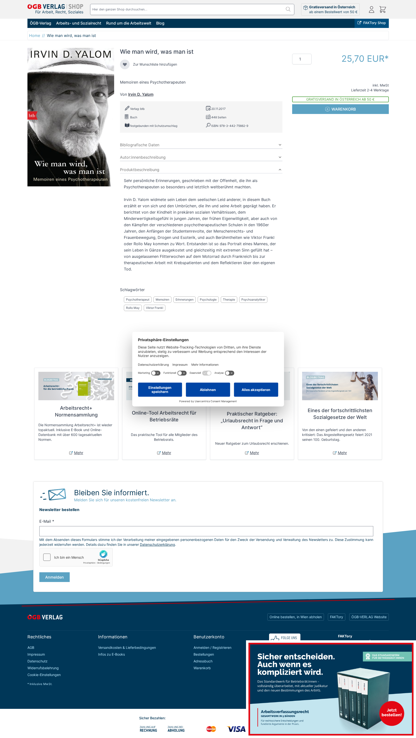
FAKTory (336, 617)
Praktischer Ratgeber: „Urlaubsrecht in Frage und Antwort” (252, 420)
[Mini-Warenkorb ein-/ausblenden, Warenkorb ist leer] (383, 9)
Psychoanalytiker (253, 299)
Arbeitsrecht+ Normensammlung (76, 411)
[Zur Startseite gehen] (55, 6)
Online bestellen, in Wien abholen (296, 617)
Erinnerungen (185, 299)
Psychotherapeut (137, 299)
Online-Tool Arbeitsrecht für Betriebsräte (164, 416)
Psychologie (208, 299)
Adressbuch (203, 661)
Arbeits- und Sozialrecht (78, 23)
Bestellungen (204, 654)
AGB (30, 647)
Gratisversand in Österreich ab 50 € (340, 99)
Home (34, 35)
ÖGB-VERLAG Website (369, 617)
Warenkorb (202, 668)
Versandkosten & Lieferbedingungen (127, 647)
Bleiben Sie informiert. (111, 492)
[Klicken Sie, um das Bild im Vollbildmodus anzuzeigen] (70, 117)
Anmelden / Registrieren (212, 647)
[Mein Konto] (371, 9)
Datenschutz (37, 661)
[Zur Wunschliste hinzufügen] (125, 64)
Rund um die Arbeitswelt (128, 23)
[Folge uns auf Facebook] (284, 640)
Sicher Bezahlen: (152, 718)
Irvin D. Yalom (140, 94)
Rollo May (133, 308)
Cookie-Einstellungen (44, 675)
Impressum (36, 654)
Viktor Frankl (154, 308)
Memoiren (162, 299)
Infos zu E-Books (111, 654)
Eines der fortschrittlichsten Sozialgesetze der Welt (340, 414)
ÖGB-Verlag (40, 23)
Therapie (229, 299)
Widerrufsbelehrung (43, 668)
